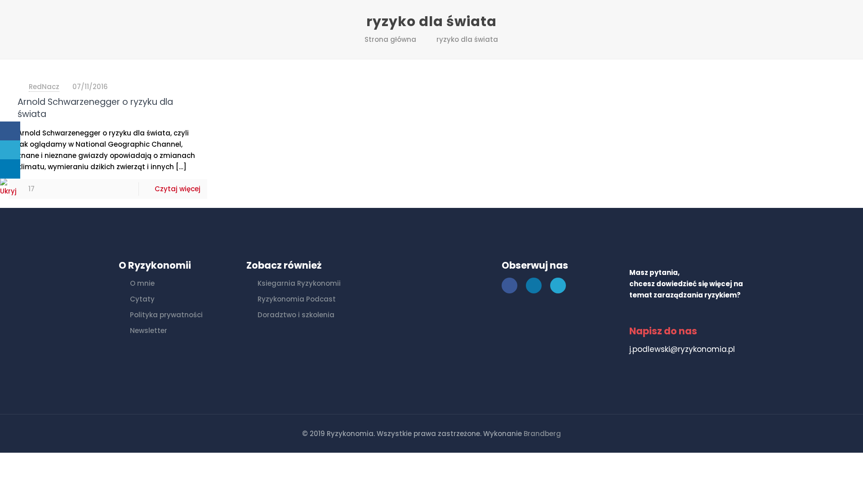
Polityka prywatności (166, 315)
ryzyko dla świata (467, 39)
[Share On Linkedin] (10, 169)
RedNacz (44, 86)
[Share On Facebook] (10, 131)
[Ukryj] (11, 191)
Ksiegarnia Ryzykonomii (299, 283)
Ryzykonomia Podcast (297, 299)
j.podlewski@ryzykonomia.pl (682, 349)
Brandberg (542, 433)
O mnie (142, 283)
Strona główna (390, 39)
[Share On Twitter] (10, 150)
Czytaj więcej (177, 189)
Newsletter (148, 330)
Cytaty (142, 299)
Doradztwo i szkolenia (296, 315)
